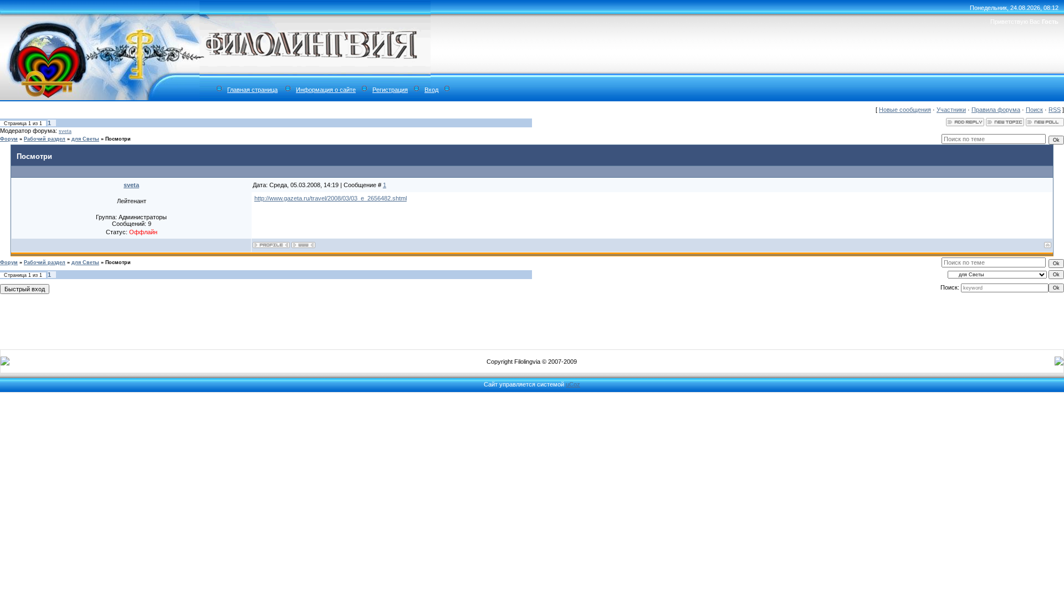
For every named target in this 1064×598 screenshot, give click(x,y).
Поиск (1034, 109)
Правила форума (995, 109)
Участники (951, 109)
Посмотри (118, 139)
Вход (431, 89)
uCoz (573, 384)
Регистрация (390, 89)
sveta (65, 131)
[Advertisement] (532, 319)
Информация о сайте (326, 89)
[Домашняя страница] (303, 245)
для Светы (85, 139)
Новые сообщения (905, 109)
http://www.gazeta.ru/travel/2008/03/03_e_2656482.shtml (330, 198)
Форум (9, 139)
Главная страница (252, 89)
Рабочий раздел (44, 139)
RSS (1054, 109)
